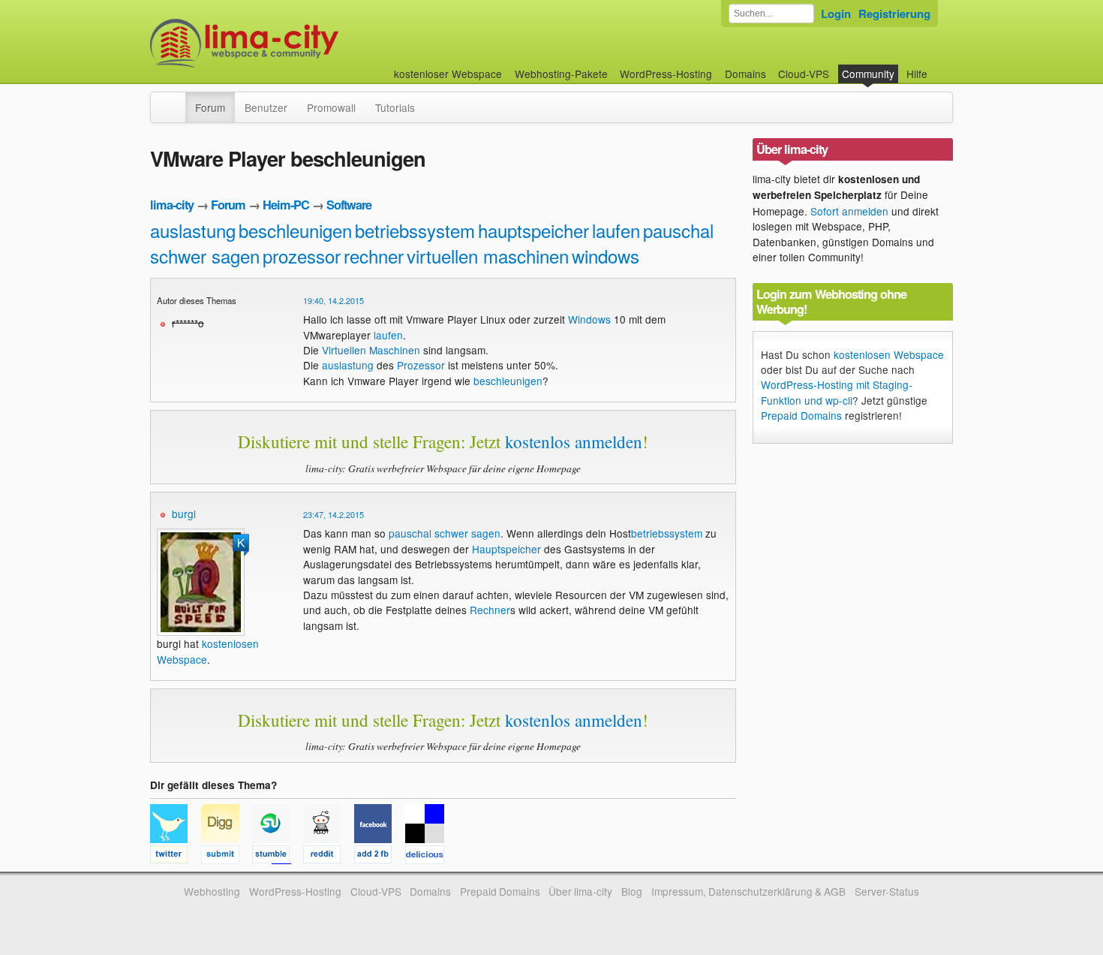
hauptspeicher (533, 230)
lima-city (172, 204)
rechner (374, 256)
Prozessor (421, 364)
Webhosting (212, 891)
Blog (631, 891)
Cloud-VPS (803, 73)
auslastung (193, 230)
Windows (589, 319)
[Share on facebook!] (379, 856)
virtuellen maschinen (488, 256)
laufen (616, 230)
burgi (184, 513)
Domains (745, 73)
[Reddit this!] (328, 856)
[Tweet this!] (175, 856)
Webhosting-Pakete (561, 73)
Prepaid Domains (801, 415)
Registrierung (894, 13)
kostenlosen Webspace (889, 354)
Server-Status (887, 891)
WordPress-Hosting (666, 73)
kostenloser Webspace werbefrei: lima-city (300, 43)
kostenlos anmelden (573, 441)
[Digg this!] (226, 856)
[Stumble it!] (277, 856)
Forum (210, 107)
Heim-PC (286, 204)
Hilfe (916, 73)
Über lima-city (580, 891)
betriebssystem (415, 230)
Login (836, 13)
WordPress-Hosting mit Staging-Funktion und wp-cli (836, 392)
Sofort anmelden (849, 210)
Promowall (331, 107)
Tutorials (395, 107)
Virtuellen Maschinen (371, 349)
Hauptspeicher (506, 548)
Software (348, 204)
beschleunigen (295, 230)
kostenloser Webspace (448, 73)
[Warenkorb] (939, 66)
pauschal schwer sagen (444, 533)
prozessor (302, 256)
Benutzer (266, 107)
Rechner (490, 609)
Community (868, 73)
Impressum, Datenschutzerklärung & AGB (748, 891)
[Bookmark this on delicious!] (429, 856)
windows (605, 256)
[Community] (175, 99)
